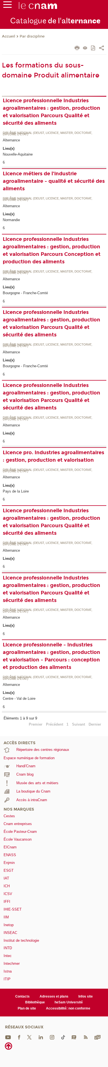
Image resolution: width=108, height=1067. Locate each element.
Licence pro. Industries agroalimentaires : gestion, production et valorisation (53, 456)
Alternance (11, 140)
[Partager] (101, 48)
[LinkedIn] (40, 1037)
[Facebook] (19, 1037)
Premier (35, 724)
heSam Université (69, 1002)
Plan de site (27, 1008)
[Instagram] (52, 1037)
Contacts (22, 996)
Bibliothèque (35, 1002)
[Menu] (7, 5)
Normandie (11, 220)
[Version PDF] (93, 48)
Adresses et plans (54, 996)
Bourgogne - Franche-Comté (25, 293)
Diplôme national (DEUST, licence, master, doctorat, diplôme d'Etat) (47, 133)
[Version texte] (85, 48)
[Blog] (73, 1037)
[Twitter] (29, 1037)
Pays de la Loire (16, 491)
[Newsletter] (97, 1037)
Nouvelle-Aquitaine (18, 154)
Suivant (78, 724)
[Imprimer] (77, 48)
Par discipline (32, 36)
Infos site (85, 996)
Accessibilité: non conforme (68, 1008)
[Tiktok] (63, 1037)
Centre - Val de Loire (19, 698)
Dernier (95, 724)
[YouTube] (8, 1037)
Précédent (54, 724)
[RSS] (85, 1037)
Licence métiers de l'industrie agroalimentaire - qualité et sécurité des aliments (54, 181)
